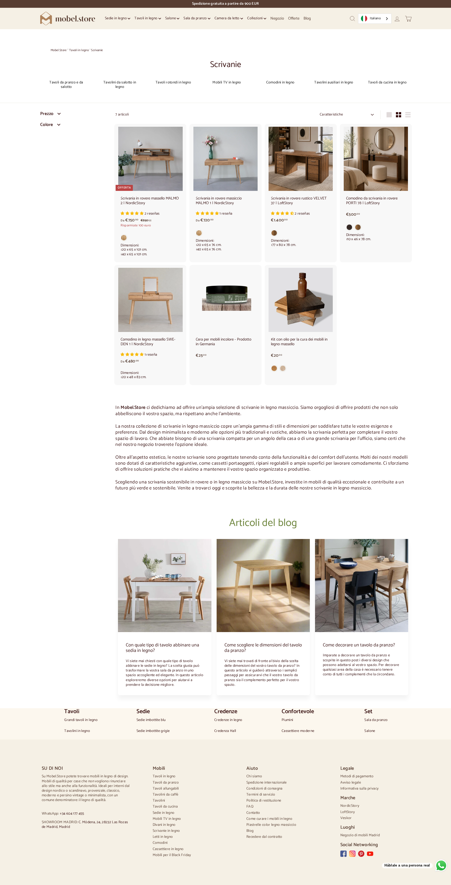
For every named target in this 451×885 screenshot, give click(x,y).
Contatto (253, 813)
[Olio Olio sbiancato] (300, 369)
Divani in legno (164, 825)
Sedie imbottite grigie (153, 731)
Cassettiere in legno (168, 849)
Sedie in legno (116, 18)
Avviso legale (350, 783)
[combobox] (374, 19)
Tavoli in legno (146, 18)
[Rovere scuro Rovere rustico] (376, 228)
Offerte (293, 18)
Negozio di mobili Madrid (360, 835)
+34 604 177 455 (72, 814)
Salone (171, 18)
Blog (307, 18)
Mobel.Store (59, 50)
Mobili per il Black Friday (172, 855)
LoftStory (347, 812)
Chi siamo (254, 776)
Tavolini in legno (77, 731)
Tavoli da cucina (165, 807)
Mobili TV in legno (167, 819)
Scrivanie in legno (166, 831)
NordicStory (349, 806)
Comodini (160, 843)
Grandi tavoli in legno (81, 720)
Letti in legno (163, 837)
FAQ (249, 807)
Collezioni (255, 18)
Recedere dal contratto (264, 837)
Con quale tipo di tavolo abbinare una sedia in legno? (162, 648)
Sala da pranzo (195, 18)
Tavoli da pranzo (166, 783)
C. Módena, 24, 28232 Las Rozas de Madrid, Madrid (85, 824)
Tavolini (159, 801)
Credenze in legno (228, 720)
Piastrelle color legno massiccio (271, 825)
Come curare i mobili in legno (269, 819)
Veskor (346, 818)
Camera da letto (228, 18)
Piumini (287, 720)
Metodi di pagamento (357, 776)
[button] (132, 214)
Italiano (375, 18)
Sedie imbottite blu (151, 720)
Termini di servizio (260, 795)
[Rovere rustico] (300, 234)
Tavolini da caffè (166, 795)
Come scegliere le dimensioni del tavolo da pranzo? (263, 648)
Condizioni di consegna (264, 789)
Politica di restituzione (263, 801)
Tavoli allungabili (166, 789)
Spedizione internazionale (266, 783)
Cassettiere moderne (298, 731)
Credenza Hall (225, 731)
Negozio (277, 18)
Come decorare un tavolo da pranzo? (359, 645)
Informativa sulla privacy (359, 789)
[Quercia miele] (150, 238)
